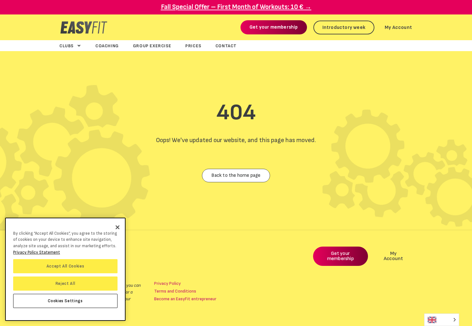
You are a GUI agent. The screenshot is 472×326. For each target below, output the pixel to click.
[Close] (117, 227)
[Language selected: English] (441, 319)
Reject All (65, 283)
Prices (193, 45)
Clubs (66, 45)
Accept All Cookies (65, 266)
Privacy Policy (167, 283)
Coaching (107, 45)
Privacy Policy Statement (36, 252)
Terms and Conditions (175, 291)
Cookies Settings (65, 300)
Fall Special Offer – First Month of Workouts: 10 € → (236, 7)
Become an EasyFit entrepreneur (185, 299)
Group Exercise (152, 45)
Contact (226, 45)
